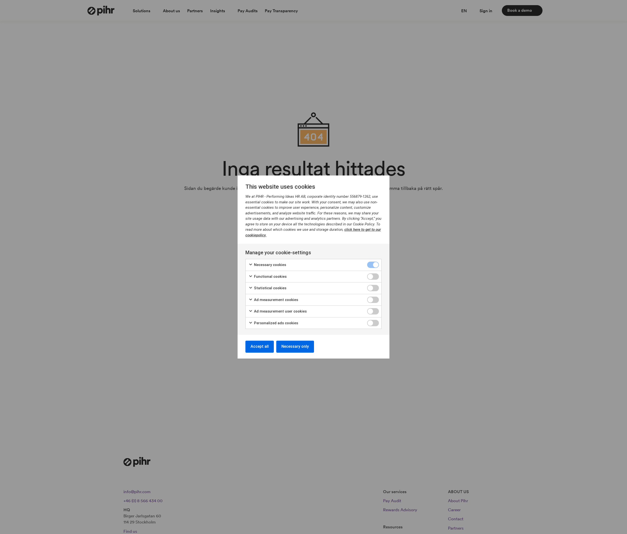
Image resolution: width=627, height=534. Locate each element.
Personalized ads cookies (275, 323)
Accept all (260, 346)
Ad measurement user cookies (280, 311)
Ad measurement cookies (275, 300)
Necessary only (295, 346)
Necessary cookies (269, 265)
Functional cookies (270, 276)
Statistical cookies (269, 288)
